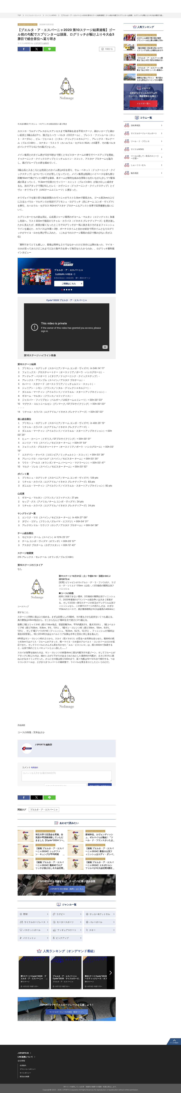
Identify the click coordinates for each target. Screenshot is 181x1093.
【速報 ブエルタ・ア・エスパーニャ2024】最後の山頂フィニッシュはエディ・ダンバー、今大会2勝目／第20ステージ (99, 851)
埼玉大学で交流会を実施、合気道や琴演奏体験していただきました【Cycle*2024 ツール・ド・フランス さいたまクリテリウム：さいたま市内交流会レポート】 (50, 837)
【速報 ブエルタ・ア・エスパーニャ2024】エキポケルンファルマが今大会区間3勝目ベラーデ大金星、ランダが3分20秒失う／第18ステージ (99, 865)
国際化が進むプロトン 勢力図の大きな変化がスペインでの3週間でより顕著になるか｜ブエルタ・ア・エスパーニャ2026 (150, 79)
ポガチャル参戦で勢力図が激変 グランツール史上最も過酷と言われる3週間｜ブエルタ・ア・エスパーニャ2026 (150, 39)
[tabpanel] (66, 276)
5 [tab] (71, 289)
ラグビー (60, 914)
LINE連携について (25, 1057)
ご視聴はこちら (69, 283)
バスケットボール (31, 930)
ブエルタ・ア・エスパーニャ (44, 809)
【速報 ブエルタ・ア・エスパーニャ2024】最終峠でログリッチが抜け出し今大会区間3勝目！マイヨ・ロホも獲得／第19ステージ (50, 865)
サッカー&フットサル (100, 914)
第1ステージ (25, 982)
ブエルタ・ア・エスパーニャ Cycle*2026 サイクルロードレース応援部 (66, 977)
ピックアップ (62, 938)
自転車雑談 (135, 125)
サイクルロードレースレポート (144, 133)
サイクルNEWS (50, 15)
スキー (92, 930)
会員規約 (23, 1065)
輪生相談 (134, 173)
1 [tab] (62, 289)
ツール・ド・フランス (140, 141)
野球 (25, 914)
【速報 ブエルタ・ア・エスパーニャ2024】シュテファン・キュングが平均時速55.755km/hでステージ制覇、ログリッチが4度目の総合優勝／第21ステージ (50, 851)
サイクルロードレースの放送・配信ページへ (66, 1012)
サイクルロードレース (33, 15)
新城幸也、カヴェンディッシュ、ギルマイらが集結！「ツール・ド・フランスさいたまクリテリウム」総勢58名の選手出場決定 (99, 837)
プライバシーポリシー (28, 1069)
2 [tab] (64, 289)
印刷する (109, 49)
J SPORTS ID (23, 1053)
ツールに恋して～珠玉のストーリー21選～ (145, 157)
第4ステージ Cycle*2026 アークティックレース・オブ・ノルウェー (98, 977)
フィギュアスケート (66, 930)
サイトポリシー (25, 1073)
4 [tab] (69, 289)
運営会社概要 (24, 1077)
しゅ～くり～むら (138, 165)
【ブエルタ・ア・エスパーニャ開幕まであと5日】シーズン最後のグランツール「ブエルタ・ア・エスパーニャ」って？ (150, 69)
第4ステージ (89, 982)
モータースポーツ (65, 922)
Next (110, 972)
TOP (19, 15)
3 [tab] (66, 289)
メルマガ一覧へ (144, 103)
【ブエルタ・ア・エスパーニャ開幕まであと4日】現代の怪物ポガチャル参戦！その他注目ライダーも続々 (150, 59)
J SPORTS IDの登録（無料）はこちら (67, 889)
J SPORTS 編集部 (41, 43)
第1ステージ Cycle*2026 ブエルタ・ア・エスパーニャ (33, 977)
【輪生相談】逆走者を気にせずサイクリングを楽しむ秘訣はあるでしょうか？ (150, 49)
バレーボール (96, 922)
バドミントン (29, 938)
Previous (23, 972)
